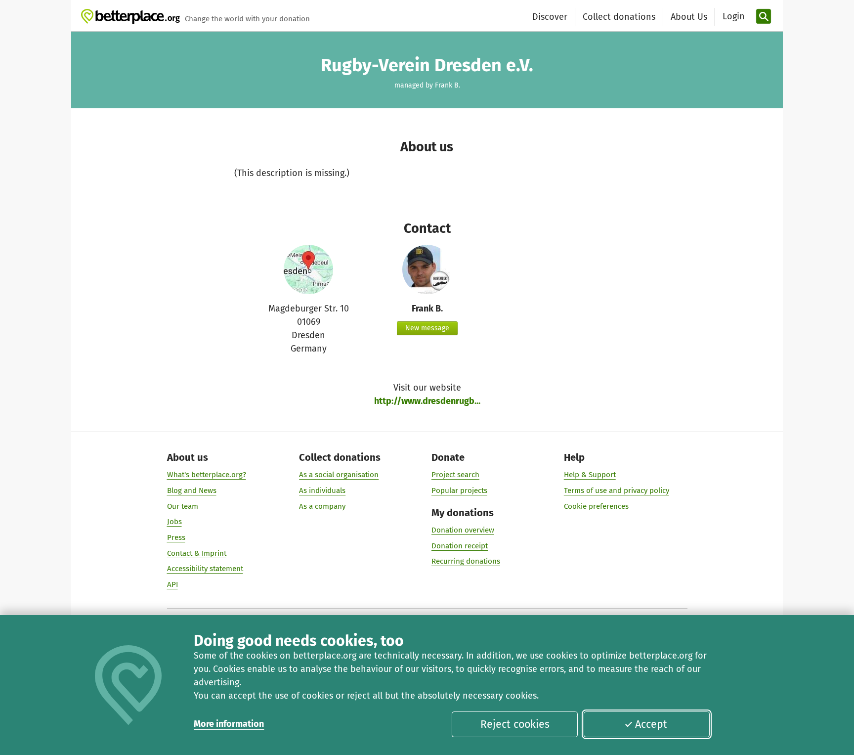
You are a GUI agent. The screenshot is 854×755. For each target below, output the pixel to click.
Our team (182, 506)
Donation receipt (459, 545)
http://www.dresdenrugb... (427, 401)
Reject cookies (515, 724)
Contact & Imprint (196, 553)
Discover (549, 16)
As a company (322, 506)
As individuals (322, 490)
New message (427, 328)
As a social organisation (339, 474)
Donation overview (462, 530)
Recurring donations (465, 561)
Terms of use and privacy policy (616, 490)
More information (229, 723)
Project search (455, 474)
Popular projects (459, 490)
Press (176, 537)
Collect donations (619, 16)
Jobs (174, 521)
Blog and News (191, 490)
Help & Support (590, 474)
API (172, 584)
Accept (651, 724)
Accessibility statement (205, 568)
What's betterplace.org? (206, 474)
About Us (689, 16)
